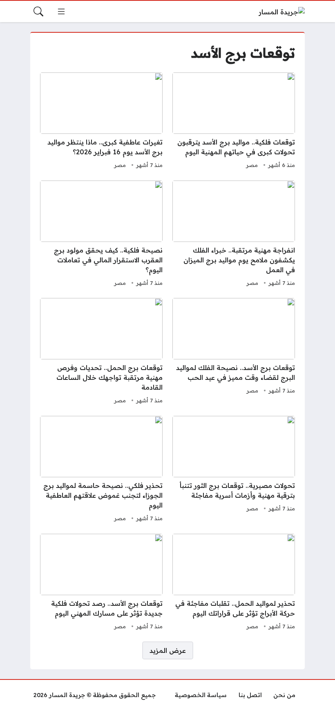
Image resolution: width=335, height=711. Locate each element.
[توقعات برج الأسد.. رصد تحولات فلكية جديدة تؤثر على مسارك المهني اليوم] (101, 583)
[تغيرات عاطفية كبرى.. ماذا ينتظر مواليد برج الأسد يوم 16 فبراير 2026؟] (101, 121)
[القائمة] (61, 11)
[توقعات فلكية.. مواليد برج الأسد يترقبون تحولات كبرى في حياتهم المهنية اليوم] (233, 121)
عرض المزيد (168, 650)
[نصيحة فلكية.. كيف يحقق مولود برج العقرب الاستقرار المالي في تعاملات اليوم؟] (101, 235)
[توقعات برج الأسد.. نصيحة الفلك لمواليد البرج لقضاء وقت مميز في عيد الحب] (233, 352)
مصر (252, 165)
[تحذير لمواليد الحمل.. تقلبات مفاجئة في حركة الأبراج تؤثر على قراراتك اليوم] (233, 583)
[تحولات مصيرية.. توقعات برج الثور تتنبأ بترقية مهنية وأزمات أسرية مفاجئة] (233, 470)
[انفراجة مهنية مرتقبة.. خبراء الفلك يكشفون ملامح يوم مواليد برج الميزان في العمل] (233, 235)
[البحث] (38, 11)
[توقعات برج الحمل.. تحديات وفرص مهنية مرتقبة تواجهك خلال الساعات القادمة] (101, 352)
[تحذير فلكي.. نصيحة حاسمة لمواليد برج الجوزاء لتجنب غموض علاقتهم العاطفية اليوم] (101, 470)
